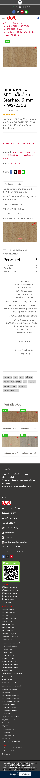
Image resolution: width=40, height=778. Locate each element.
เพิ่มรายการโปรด (12, 143)
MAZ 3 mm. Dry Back (8, 677)
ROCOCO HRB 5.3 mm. (8, 640)
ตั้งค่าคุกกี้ (13, 774)
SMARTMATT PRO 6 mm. (9, 680)
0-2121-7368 (8, 537)
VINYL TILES (18, 152)
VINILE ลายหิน (6, 713)
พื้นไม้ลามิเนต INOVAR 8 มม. (9, 593)
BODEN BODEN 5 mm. (8, 627)
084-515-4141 (12, 528)
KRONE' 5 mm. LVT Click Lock (10, 701)
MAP (12, 7)
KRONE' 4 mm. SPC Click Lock (10, 695)
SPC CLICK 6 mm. (13, 155)
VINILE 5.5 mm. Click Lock (9, 710)
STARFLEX (30, 152)
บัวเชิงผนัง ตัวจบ (6, 602)
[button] (37, 18)
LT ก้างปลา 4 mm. (7, 723)
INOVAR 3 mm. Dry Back (8, 655)
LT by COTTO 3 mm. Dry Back (10, 717)
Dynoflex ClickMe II (7, 649)
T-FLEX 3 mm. (6, 732)
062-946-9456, (9, 533)
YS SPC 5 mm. (6, 738)
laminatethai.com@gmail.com (18, 542)
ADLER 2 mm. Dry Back (8, 609)
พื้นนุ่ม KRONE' (6, 754)
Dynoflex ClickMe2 (7, 652)
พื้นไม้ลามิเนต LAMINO (8, 599)
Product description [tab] (13, 184)
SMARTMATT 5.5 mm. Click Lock (11, 683)
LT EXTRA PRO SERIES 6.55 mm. (11, 741)
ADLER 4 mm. (6, 615)
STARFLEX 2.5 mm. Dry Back (10, 667)
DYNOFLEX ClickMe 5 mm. (9, 646)
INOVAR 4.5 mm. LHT (8, 658)
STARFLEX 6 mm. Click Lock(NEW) (12, 674)
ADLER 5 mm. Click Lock (9, 618)
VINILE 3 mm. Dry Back (8, 704)
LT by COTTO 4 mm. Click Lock (11, 720)
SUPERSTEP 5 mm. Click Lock (10, 689)
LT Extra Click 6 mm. (8, 729)
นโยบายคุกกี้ (18, 770)
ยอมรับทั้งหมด (25, 774)
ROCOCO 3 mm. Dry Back (9, 634)
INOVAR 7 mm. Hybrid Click (9, 661)
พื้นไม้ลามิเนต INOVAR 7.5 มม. (10, 590)
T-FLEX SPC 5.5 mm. (8, 735)
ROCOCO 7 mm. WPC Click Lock (11, 643)
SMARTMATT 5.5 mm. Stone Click (11, 686)
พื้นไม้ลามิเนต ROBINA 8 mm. (10, 587)
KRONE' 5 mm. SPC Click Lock (10, 698)
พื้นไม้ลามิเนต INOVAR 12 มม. (10, 596)
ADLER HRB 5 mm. (7, 621)
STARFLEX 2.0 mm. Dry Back (10, 664)
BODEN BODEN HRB (7, 630)
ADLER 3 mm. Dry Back (8, 612)
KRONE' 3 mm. (6, 692)
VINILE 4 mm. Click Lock (9, 707)
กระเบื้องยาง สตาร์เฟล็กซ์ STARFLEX (12, 751)
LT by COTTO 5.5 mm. (8, 726)
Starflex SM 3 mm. (7, 670)
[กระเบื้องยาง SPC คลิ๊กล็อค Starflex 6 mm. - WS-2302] (20, 57)
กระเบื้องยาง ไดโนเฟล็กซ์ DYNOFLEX (12, 748)
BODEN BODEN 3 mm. (8, 624)
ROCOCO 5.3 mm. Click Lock (10, 637)
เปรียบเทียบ (29, 143)
